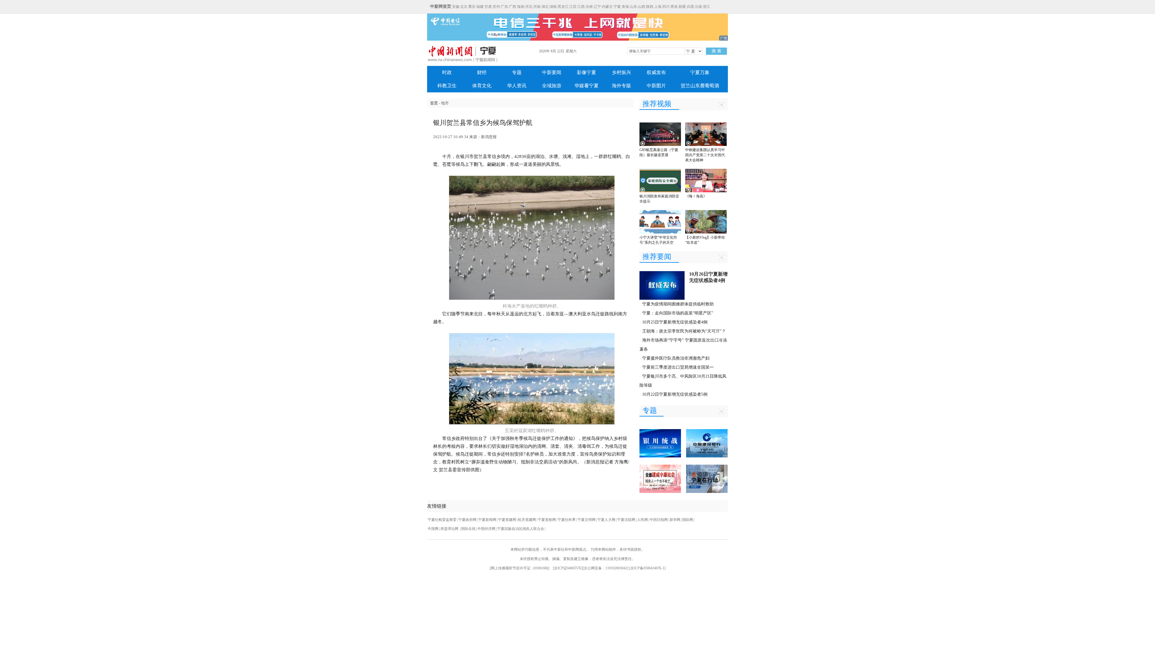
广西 (512, 7)
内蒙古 (607, 7)
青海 (625, 7)
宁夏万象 (700, 72)
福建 (480, 7)
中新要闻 (551, 72)
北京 (463, 7)
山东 (633, 7)
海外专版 (621, 85)
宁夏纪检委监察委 (442, 520)
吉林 (589, 7)
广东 (504, 7)
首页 (434, 103)
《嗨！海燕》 (696, 196)
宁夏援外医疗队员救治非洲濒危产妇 (676, 358)
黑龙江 (563, 7)
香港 (674, 7)
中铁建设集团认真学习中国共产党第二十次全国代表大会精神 (705, 155)
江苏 (573, 7)
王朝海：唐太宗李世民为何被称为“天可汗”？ (684, 331)
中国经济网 (486, 529)
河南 (537, 7)
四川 (666, 7)
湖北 (545, 7)
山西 (641, 7)
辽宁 (597, 7)
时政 (447, 72)
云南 (698, 7)
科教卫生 (447, 85)
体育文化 (481, 85)
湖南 (553, 7)
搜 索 (716, 51)
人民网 (642, 520)
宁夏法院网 (626, 520)
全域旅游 (551, 85)
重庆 (472, 7)
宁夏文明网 (587, 520)
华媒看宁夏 (586, 85)
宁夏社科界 (567, 520)
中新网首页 (440, 6)
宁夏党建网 (507, 520)
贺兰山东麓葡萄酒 (700, 85)
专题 (517, 72)
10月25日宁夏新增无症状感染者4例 (674, 322)
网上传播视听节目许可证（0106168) (519, 568)
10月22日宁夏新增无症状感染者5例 (674, 394)
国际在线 (468, 529)
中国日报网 (659, 520)
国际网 (687, 520)
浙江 (706, 7)
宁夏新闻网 (487, 520)
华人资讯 (516, 85)
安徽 (455, 7)
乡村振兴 (621, 72)
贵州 (496, 7)
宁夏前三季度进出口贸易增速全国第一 (678, 367)
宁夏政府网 (467, 520)
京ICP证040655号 (567, 568)
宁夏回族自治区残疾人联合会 (520, 529)
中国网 (433, 529)
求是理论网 (449, 529)
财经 (482, 72)
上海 (657, 7)
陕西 (649, 7)
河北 (528, 7)
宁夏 (617, 7)
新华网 (675, 520)
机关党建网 (527, 520)
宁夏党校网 (547, 520)
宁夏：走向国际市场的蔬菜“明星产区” (677, 313)
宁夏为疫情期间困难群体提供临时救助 (678, 304)
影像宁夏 (586, 72)
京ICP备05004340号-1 (647, 568)
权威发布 (656, 72)
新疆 (682, 7)
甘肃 (488, 7)
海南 (520, 7)
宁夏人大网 (606, 520)
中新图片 (656, 85)
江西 (581, 7)
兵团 (690, 7)
